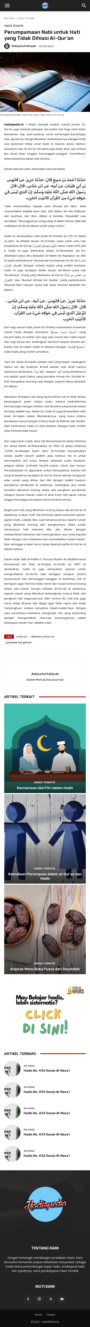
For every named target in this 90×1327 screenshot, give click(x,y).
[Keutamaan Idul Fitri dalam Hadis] (45, 748)
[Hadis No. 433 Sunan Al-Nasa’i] (12, 1132)
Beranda (9, 18)
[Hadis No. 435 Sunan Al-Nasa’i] (12, 1090)
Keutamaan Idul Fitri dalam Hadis (45, 788)
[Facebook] (28, 1299)
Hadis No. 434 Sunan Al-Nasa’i (47, 1113)
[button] (7, 5)
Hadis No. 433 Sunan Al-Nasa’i (47, 1134)
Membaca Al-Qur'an (42, 636)
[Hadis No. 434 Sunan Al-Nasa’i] (12, 1111)
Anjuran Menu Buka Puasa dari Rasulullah (45, 969)
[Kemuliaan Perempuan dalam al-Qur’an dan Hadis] (45, 839)
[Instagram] (39, 1299)
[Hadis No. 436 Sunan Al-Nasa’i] (12, 1069)
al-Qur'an (21, 636)
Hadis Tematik (25, 18)
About (38, 1314)
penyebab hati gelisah (19, 642)
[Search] (84, 5)
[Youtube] (62, 1299)
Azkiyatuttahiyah (24, 46)
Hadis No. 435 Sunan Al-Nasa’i (47, 1092)
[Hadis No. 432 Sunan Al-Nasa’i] (12, 1154)
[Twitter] (50, 1299)
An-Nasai (29, 1066)
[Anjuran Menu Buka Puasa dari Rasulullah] (45, 929)
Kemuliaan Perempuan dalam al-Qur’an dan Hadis (45, 876)
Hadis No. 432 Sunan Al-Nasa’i (47, 1156)
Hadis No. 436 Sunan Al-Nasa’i (47, 1070)
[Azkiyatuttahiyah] (7, 46)
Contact (50, 1314)
